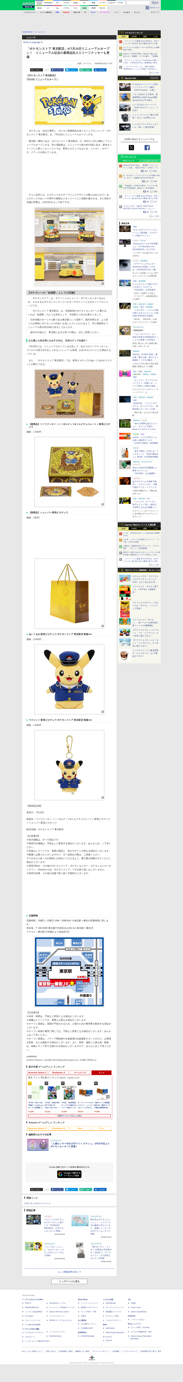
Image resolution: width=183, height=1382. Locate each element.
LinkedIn (102, 70)
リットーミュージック (89, 1303)
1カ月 (155, 37)
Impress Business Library (59, 1312)
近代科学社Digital (87, 1336)
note (87, 70)
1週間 (145, 37)
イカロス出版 (108, 1300)
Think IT (28, 1303)
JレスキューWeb (112, 1316)
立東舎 (83, 1316)
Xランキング (130, 157)
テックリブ (107, 1337)
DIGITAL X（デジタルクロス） (61, 1320)
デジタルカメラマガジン (34, 1333)
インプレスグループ (130, 1351)
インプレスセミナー (57, 1316)
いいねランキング (150, 161)
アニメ (102, 1072)
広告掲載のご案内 (65, 1351)
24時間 (134, 37)
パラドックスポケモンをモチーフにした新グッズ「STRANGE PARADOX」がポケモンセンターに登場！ (54, 1225)
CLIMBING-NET (87, 1328)
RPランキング (128, 161)
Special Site (130, 78)
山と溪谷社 (82, 1320)
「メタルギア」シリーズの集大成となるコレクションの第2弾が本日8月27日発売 (145, 313)
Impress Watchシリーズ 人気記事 (140, 525)
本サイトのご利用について (32, 1351)
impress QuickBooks (139, 1312)
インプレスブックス (57, 1332)
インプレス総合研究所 (33, 1312)
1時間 (123, 37)
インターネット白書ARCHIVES (37, 1341)
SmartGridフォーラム (57, 1303)
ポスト (38, 70)
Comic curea (136, 1307)
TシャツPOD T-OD (88, 1312)
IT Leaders (29, 1316)
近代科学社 (82, 1333)
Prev (30, 1097)
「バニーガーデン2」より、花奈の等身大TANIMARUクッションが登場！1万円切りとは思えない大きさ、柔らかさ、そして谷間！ (145, 340)
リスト (46, 70)
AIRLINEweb (111, 1303)
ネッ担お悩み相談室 (32, 1325)
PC (85, 12)
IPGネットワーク (134, 1324)
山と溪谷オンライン (88, 1324)
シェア (59, 70)
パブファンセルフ (138, 1320)
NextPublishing (55, 1336)
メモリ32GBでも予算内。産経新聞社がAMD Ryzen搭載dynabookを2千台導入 (145, 97)
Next (108, 1097)
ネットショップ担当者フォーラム (62, 1307)
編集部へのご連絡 (82, 1351)
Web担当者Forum (32, 1307)
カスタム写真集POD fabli (141, 1332)
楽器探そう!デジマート (89, 1307)
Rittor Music (83, 1300)
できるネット (30, 1337)
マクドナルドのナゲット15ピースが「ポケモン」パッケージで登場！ (145, 605)
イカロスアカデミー (113, 1320)
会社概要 (115, 1351)
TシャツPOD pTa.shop (140, 1327)
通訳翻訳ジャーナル (113, 1312)
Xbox (80, 1128)
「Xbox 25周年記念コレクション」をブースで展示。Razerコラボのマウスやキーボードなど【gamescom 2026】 (145, 429)
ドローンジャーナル (32, 1320)
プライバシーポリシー (100, 1351)
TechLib (109, 1340)
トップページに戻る (69, 1281)
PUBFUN (131, 1316)
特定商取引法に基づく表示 (151, 1351)
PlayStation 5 (58, 1072)
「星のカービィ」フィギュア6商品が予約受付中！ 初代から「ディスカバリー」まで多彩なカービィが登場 (101, 1252)
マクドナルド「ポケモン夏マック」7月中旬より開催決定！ (145, 589)
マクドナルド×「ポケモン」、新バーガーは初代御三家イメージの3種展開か (145, 623)
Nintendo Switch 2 (37, 1072)
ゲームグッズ (80, 1072)
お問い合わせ (50, 1351)
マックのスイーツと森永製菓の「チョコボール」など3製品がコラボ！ (145, 653)
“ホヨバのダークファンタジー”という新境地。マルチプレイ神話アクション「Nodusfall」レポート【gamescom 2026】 (144, 235)
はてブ (73, 70)
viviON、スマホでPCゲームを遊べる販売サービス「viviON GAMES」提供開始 (145, 440)
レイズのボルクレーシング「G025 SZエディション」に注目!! (145, 107)
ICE (129, 1300)
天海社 (133, 1303)
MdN (105, 1325)
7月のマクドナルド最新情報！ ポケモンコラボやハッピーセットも (143, 571)
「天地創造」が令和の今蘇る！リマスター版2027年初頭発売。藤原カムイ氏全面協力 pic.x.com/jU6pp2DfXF (140, 188)
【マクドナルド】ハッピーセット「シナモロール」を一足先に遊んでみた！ (145, 643)
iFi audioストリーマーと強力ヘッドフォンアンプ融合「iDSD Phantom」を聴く (145, 87)
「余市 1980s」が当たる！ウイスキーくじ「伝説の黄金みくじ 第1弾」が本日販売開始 (145, 454)
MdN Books (110, 1328)
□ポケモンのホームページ (37, 1203)
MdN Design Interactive (115, 1333)
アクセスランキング (134, 33)
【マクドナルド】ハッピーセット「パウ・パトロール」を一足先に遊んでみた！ (145, 633)
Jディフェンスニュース (115, 1307)
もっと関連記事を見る (68, 1272)
